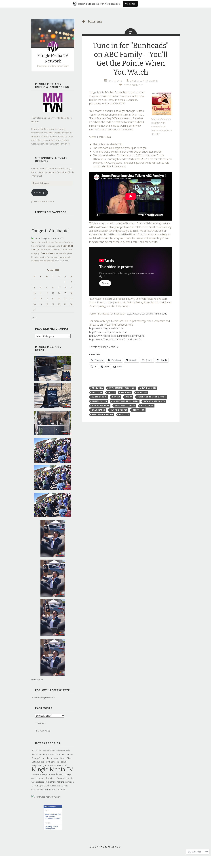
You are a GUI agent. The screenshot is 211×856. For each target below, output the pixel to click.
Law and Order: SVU (154, 401)
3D (33, 750)
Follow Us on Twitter (52, 690)
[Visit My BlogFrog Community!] (45, 796)
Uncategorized (40, 785)
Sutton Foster (119, 410)
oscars (42, 778)
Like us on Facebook (51, 212)
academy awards (47, 754)
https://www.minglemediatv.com (106, 328)
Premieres (51, 778)
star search (98, 410)
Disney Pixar (66, 758)
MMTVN (35, 774)
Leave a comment (133, 85)
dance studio (99, 397)
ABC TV (35, 754)
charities (69, 754)
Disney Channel (39, 758)
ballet (111, 392)
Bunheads (142, 392)
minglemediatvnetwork (144, 80)
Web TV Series (58, 789)
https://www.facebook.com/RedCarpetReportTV (115, 339)
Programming (63, 778)
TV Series (124, 414)
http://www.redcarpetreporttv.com (108, 332)
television (69, 781)
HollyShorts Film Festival (55, 761)
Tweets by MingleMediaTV (43, 697)
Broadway (126, 392)
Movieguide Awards (49, 774)
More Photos (37, 679)
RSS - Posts (40, 723)
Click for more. (61, 260)
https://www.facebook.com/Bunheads (146, 313)
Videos (53, 785)
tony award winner (102, 414)
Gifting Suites (38, 761)
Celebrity (60, 754)
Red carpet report (54, 781)
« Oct (33, 318)
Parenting (48, 827)
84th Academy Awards (60, 750)
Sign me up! (39, 192)
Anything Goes (148, 388)
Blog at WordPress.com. (105, 846)
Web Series (45, 789)
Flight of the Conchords (152, 397)
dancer (116, 397)
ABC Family (97, 388)
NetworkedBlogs (50, 806)
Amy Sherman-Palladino (122, 388)
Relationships (50, 829)
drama (129, 397)
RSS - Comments (42, 730)
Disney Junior (53, 758)
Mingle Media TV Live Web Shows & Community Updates (53, 816)
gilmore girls (99, 401)
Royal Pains (147, 406)
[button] (161, 103)
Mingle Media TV (52, 769)
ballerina (97, 392)
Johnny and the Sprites (126, 401)
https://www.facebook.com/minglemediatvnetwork (116, 335)
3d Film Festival (42, 750)
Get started (130, 4)
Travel (55, 827)
